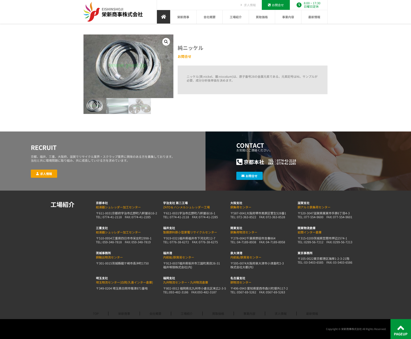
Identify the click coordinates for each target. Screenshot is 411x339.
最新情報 (314, 17)
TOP (96, 313)
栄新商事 (183, 17)
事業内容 (288, 17)
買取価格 (262, 17)
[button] (166, 42)
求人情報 (281, 313)
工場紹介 (236, 17)
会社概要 (210, 17)
